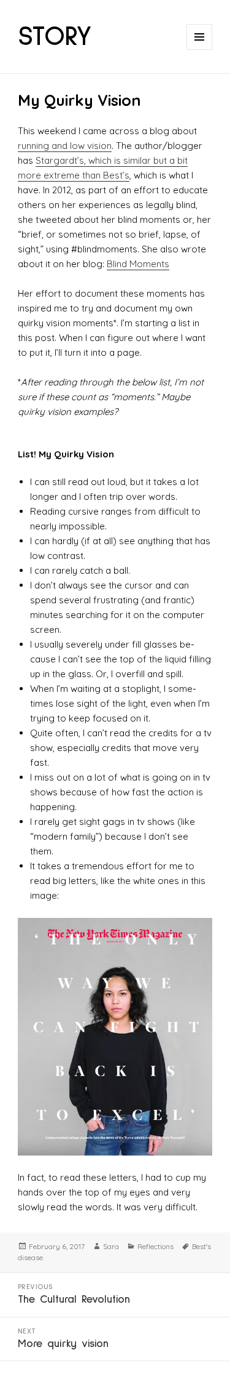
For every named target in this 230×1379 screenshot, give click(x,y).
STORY (55, 36)
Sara (111, 1246)
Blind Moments (138, 264)
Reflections (155, 1246)
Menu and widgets (199, 49)
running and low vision (65, 145)
